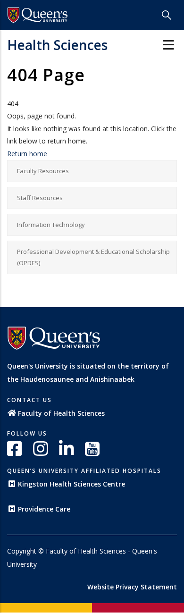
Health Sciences (57, 45)
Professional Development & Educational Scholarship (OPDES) (93, 257)
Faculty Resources (43, 171)
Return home (27, 153)
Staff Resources (40, 197)
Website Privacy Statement (132, 586)
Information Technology (51, 224)
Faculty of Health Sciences (61, 413)
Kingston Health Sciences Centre (71, 483)
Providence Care (44, 508)
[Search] (166, 15)
